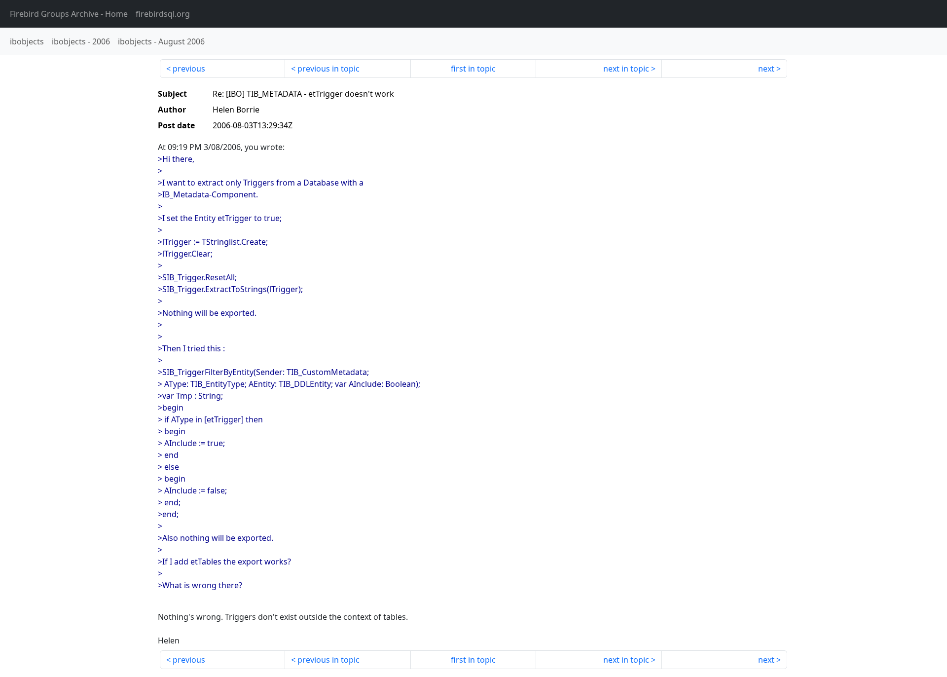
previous (189, 68)
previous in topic (328, 68)
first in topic (473, 68)
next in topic (626, 68)
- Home (69, 13)
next (766, 68)
